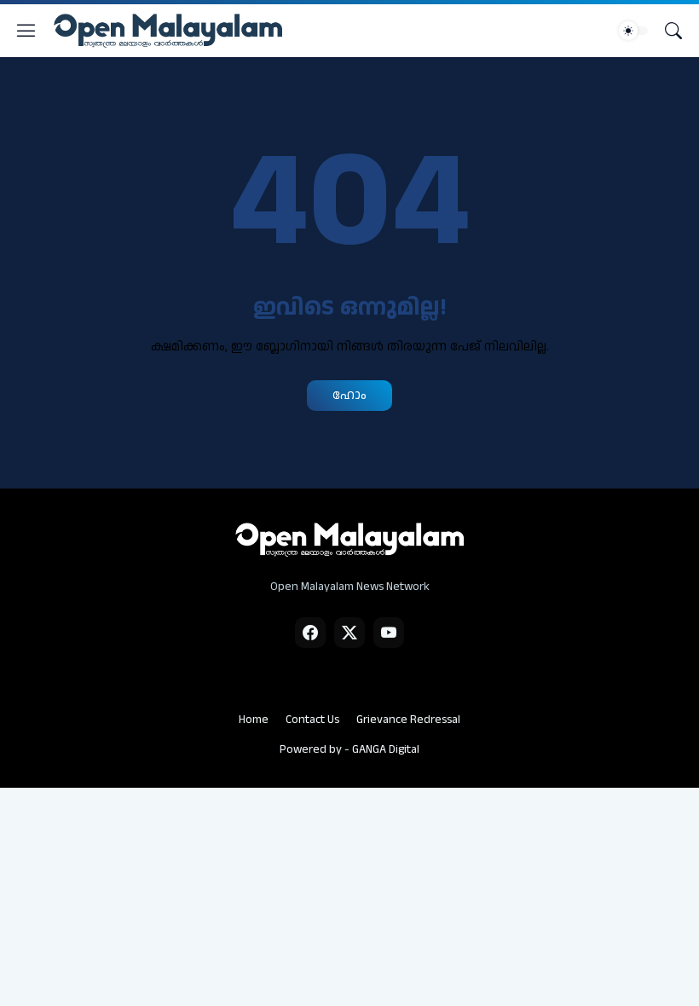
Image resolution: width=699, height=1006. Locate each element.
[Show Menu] (26, 30)
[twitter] (349, 632)
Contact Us (312, 719)
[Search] (673, 30)
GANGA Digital (385, 749)
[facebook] (310, 632)
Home (254, 719)
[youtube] (388, 632)
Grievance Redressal (408, 719)
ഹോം (349, 395)
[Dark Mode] (633, 30)
